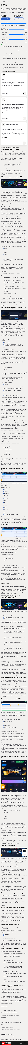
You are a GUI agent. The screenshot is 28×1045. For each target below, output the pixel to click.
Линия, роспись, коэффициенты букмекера (10, 1015)
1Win (19, 18)
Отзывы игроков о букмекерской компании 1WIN (11, 1039)
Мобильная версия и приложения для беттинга (10, 1029)
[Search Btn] (21, 1043)
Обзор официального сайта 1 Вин (8, 1007)
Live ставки (3, 1020)
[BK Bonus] (9, 1043)
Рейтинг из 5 (5, 22)
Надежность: (4, 42)
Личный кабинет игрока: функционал (9, 1012)
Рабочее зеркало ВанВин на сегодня (8, 1024)
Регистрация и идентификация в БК (8, 1010)
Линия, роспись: (5, 32)
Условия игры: (4, 37)
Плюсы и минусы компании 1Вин (8, 1036)
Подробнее (4, 87)
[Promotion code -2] (24, 118)
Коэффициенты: (4, 29)
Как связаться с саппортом (6, 1034)
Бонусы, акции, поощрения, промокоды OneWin (11, 1022)
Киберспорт (3, 1017)
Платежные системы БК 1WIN (7, 1027)
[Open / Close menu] (25, 1043)
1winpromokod (6, 18)
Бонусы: (3, 39)
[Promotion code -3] (24, 143)
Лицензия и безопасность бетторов (8, 1032)
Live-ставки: (3, 34)
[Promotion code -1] (24, 93)
